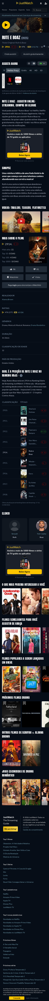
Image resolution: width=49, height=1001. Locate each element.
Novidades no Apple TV (12, 926)
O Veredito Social (10, 948)
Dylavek (6, 958)
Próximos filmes (9, 940)
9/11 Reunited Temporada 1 (14, 976)
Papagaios (7, 951)
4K (30, 70)
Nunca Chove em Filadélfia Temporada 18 (19, 983)
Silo (4, 872)
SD (41, 70)
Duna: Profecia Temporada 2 (14, 970)
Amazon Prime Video (11, 897)
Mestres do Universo (11, 857)
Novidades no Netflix (11, 919)
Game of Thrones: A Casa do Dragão (17, 869)
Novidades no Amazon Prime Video (17, 922)
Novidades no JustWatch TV (14, 932)
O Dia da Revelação (10, 853)
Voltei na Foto (8, 954)
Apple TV (6, 901)
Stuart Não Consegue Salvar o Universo (18, 882)
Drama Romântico (38, 325)
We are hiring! (10, 829)
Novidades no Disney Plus (13, 929)
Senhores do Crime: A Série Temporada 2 (19, 973)
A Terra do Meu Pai (10, 944)
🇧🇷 (41, 63)
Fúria (5, 879)
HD (36, 70)
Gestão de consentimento (33, 830)
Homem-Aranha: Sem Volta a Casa (16, 850)
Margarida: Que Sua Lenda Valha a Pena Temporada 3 (23, 980)
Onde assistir (10, 54)
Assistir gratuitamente (33, 54)
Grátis (24, 70)
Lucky (5, 875)
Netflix (5, 894)
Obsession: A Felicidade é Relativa (16, 843)
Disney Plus (7, 904)
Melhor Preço (13, 70)
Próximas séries (9, 965)
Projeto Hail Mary (10, 847)
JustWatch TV (8, 907)
